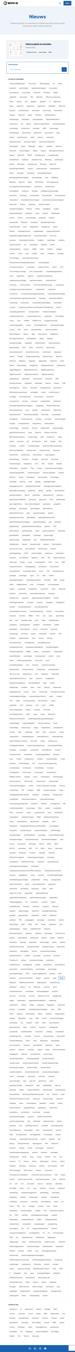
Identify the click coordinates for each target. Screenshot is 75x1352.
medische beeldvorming (35, 745)
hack (35, 540)
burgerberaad (38, 231)
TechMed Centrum (32, 1126)
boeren (12, 218)
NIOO (49, 844)
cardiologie (51, 240)
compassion (59, 285)
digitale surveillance (31, 374)
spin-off (32, 1081)
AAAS (60, 84)
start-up (58, 1085)
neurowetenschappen (49, 839)
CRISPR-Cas (36, 321)
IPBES (31, 616)
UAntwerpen (44, 1161)
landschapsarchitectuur (18, 678)
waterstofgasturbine (17, 1246)
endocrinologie (60, 419)
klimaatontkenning (16, 647)
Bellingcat (21, 164)
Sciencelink (61, 1036)
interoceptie (59, 611)
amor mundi (47, 110)
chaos (42, 249)
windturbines (26, 1264)
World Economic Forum (41, 1269)
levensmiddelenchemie (37, 696)
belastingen (59, 160)
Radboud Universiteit (26, 982)
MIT (23, 790)
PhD (36, 924)
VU (49, 1233)
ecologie (13, 397)
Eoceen (35, 428)
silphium (21, 1049)
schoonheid (59, 1032)
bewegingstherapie (44, 173)
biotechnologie (44, 204)
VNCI (16, 1215)
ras (30, 987)
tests (11, 1134)
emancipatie (56, 414)
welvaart (21, 1251)
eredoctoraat (32, 437)
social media (47, 1054)
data (33, 334)
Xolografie (17, 1273)
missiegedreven (41, 1327)
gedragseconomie (16, 486)
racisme (46, 978)
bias (46, 177)
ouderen (44, 902)
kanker (57, 625)
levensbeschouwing (58, 692)
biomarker (13, 195)
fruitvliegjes (55, 477)
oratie (44, 888)
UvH (22, 1184)
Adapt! (55, 92)
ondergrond (14, 862)
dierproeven (61, 365)
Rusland (29, 1023)
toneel (30, 1148)
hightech (35, 558)
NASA (39, 817)
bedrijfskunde (53, 155)
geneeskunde (59, 490)
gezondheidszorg (39, 522)
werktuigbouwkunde (49, 1251)
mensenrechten (15, 754)
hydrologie (23, 575)
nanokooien (58, 812)
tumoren (12, 1161)
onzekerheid (35, 880)
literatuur (29, 705)
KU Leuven (38, 660)
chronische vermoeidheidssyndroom (22, 262)
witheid (46, 1264)
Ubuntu (54, 1161)
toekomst (54, 1143)
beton (12, 173)
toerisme (13, 1148)
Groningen (37, 535)
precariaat (36, 956)
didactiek (53, 361)
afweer (19, 101)
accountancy (14, 92)
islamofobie (60, 616)
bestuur (30, 168)
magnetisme (45, 727)
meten (63, 759)
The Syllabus (48, 1134)
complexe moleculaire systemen (21, 289)
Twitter (34, 1161)
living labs (21, 1327)
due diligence (14, 388)
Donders (12, 1318)
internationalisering (36, 611)
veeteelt (43, 1188)
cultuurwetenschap (57, 325)
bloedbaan (47, 209)
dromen (48, 383)
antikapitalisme (50, 115)
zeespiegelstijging (43, 1273)
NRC (30, 848)
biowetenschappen (16, 209)
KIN (60, 634)
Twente (26, 1161)
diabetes (22, 361)
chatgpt (59, 249)
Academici (13, 1309)
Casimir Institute (15, 245)
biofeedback (14, 191)
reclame (55, 991)
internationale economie (18, 611)
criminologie (59, 316)
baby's (40, 146)
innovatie (30, 602)
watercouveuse (49, 1242)
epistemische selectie (17, 432)
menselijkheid (46, 750)
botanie (51, 218)
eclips (43, 392)
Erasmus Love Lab (50, 432)
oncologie (50, 857)
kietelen (52, 634)
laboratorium (27, 674)
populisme (13, 951)
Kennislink (44, 629)
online (33, 875)
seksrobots (44, 1041)
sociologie (20, 1076)
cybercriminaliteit (51, 329)
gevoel (50, 513)
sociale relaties (32, 1067)
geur (28, 513)
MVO (11, 812)
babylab (49, 146)
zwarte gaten (14, 1295)
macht (55, 723)
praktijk (27, 956)
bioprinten (13, 204)
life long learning (29, 701)
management (58, 727)
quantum (13, 978)
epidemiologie (58, 428)
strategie (13, 1103)
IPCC (38, 616)
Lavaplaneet (49, 678)
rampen (22, 987)
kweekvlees (41, 669)
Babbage (32, 146)
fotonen (61, 473)
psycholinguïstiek (27, 969)
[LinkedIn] (35, 1348)
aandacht (13, 88)
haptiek (46, 544)
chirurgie (60, 253)
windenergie (14, 1264)
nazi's (54, 821)
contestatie (58, 303)
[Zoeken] (60, 3)
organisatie (28, 893)
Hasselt (53, 549)
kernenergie (14, 634)
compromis (14, 294)
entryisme (25, 428)
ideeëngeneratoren (16, 580)
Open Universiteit (16, 884)
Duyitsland (57, 388)
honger (22, 562)
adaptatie (13, 97)
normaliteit (22, 848)
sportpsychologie (16, 1085)
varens (21, 1188)
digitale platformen (47, 370)
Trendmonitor (14, 1157)
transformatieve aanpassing (19, 1152)
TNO (46, 1143)
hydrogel (13, 575)
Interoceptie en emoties (38, 44)
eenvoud (34, 401)
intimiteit (22, 616)
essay (60, 437)
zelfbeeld (56, 1273)
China (20, 253)
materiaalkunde (57, 736)
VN (11, 1215)
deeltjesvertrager (16, 343)
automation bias (15, 142)
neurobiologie (55, 830)
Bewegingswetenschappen (19, 177)
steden (21, 1090)
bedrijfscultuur (40, 155)
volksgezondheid (51, 1219)
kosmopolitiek (40, 656)
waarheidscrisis (27, 1237)
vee (28, 1188)
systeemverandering (44, 1117)
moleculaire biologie (47, 799)
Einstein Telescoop (53, 406)
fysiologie (13, 482)
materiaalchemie (43, 736)
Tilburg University (23, 1143)
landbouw (44, 674)
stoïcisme (36, 1099)
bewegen (20, 173)
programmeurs (15, 965)
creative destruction (34, 316)
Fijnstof (50, 464)
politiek (62, 942)
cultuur (28, 325)
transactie (50, 1148)
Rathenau (37, 987)
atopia (12, 137)
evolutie (22, 446)
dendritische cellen (32, 352)
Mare (20, 732)
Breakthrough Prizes (48, 222)
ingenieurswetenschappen (41, 598)
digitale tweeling (48, 374)
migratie (27, 777)
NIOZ (56, 844)
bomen (20, 218)
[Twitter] (29, 1348)
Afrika (11, 101)
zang (32, 1273)
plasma (44, 938)
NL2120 (12, 848)
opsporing (51, 884)
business (13, 240)
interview (13, 616)
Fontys (39, 468)
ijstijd (11, 584)
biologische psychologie (49, 191)
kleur (33, 638)
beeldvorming (37, 160)
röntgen (12, 1018)
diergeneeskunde (47, 365)
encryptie (48, 419)
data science (42, 334)
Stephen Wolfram (33, 1090)
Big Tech (22, 182)
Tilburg (12, 1143)
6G (54, 84)
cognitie (30, 276)
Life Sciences (42, 701)
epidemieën (45, 428)
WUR (61, 1269)
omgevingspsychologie (35, 857)
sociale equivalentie (16, 1058)
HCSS (26, 553)
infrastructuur (14, 598)
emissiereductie (26, 419)
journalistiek (47, 625)
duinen (24, 388)
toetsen (21, 1148)
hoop (30, 562)
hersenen (13, 558)
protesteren (48, 965)
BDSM (30, 155)
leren (39, 687)
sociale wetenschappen (50, 1072)
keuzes (33, 634)
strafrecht (59, 1099)
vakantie (49, 1184)
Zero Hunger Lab (44, 1278)
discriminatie (37, 379)
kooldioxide (58, 651)
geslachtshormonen (16, 513)
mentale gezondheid (42, 754)
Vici (24, 1206)
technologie (28, 1130)
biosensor (32, 204)
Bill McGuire (39, 182)
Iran (44, 616)
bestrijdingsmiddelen (17, 168)
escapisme (51, 437)
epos (30, 432)
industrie (13, 593)
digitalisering (14, 379)
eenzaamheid (45, 401)
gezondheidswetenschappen (20, 522)
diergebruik (34, 365)
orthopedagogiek (16, 902)
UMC (62, 1166)
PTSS (27, 973)
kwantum (35, 665)
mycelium (19, 812)
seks (35, 1041)
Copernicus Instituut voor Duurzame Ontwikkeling (36, 307)
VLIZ (45, 1210)
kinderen (13, 638)
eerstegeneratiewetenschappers (21, 406)
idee (44, 575)
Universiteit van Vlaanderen (19, 1175)
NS (36, 848)
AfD (31, 97)
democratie (50, 347)
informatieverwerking (37, 593)
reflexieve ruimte (43, 996)
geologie (13, 508)
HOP (50, 562)
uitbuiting (22, 1166)
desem (12, 356)
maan (35, 714)
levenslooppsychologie (18, 696)
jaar (11, 620)
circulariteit (30, 267)
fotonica (12, 477)
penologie (40, 920)
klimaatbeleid (29, 643)
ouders (53, 902)
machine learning (44, 723)
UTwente (62, 1179)
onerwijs (12, 875)
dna (63, 1313)
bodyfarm (28, 213)
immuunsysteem (53, 584)
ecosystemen (14, 401)
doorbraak (38, 383)
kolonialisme (46, 651)
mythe (28, 812)
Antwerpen (25, 119)
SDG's (28, 1041)
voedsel (54, 1215)
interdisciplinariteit (24, 607)
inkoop (56, 598)
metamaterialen (51, 759)
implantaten (33, 589)
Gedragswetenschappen (52, 486)
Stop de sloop (48, 1099)
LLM (37, 705)
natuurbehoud (22, 821)
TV (19, 1161)
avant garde (14, 146)
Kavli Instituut (25, 629)
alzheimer (62, 106)
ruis (22, 1023)
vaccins (40, 1184)
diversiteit (48, 379)
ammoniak (35, 110)
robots (40, 1014)
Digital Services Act (31, 370)
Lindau (53, 701)
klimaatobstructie (44, 643)
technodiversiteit (57, 1126)
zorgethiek (13, 1291)
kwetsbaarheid (53, 669)
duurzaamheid (45, 388)
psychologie (43, 52)
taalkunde (36, 1121)
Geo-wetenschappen (32, 504)
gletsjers (58, 522)
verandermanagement (29, 1193)
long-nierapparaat (16, 710)
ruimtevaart (13, 1023)
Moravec (44, 804)
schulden (28, 1036)
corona (58, 307)
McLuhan (34, 741)
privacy (23, 960)
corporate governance (17, 312)
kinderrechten (24, 638)
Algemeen (57, 101)
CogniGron (20, 276)
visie (48, 1206)
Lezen (51, 696)
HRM (63, 562)
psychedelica (60, 965)
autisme (40, 137)
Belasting (48, 160)
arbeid (28, 124)
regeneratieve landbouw (37, 1000)
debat (41, 338)
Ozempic (55, 906)
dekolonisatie (14, 347)
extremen (56, 450)
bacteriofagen (25, 151)
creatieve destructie (17, 316)
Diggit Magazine (15, 370)
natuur (12, 821)
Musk (40, 808)
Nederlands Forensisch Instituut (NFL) (33, 826)
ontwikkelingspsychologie (19, 880)
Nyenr (50, 848)
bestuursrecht (55, 168)
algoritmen (30, 106)
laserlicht (39, 678)
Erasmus (38, 432)
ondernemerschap (27, 862)
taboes (59, 1121)
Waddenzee (40, 1237)
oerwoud (51, 853)
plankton (38, 933)
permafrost (52, 920)
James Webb (36, 1322)
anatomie (21, 115)
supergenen (42, 1108)
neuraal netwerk (25, 830)
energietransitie (23, 423)
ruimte (44, 1018)
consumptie (25, 303)
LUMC (28, 714)
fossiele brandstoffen (17, 473)
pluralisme (13, 942)
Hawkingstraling (15, 553)
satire (25, 1027)
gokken (47, 526)
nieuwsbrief (22, 844)
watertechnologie (33, 1246)
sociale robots (45, 1067)
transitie (35, 1152)
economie (50, 397)
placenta (47, 929)
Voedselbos (14, 1219)
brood (55, 227)
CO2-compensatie (36, 271)
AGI (26, 101)
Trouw (32, 1157)
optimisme (13, 888)
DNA (57, 379)
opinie (27, 884)
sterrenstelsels (60, 1090)
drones (56, 383)
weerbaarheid (47, 1246)
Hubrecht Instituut (16, 566)
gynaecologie (14, 540)
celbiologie (34, 245)
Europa (52, 441)
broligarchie (45, 227)
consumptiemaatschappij (41, 303)
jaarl (16, 620)
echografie (34, 392)
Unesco (38, 1170)
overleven (35, 906)
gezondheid (31, 517)
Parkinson (53, 915)
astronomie (38, 133)
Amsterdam (58, 110)
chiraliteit (51, 253)
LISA (21, 705)
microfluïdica (39, 768)
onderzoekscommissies (53, 871)
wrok (54, 1269)
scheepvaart (53, 1027)
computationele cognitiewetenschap (23, 298)
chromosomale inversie (30, 258)
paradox (12, 915)
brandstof (34, 222)
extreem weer (31, 450)
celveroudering (15, 249)
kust (27, 665)
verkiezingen (33, 1197)
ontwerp (41, 875)
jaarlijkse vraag (26, 620)
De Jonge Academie (17, 338)
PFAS (30, 924)
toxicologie (39, 1148)
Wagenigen (52, 1237)
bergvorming (32, 164)
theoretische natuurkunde (28, 1139)
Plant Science (60, 933)
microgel (50, 768)
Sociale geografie (33, 1058)
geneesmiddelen (16, 495)
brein (25, 227)
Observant (22, 853)
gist (50, 522)
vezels (12, 1206)
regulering (52, 1000)
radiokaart (13, 987)
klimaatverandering (16, 651)
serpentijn (48, 1045)
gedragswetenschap (33, 486)
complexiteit (40, 289)
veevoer (52, 1188)
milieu (35, 777)
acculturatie (26, 92)
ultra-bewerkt (52, 1166)
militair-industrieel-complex (46, 786)
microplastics (14, 772)
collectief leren (51, 280)
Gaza (30, 482)
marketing (28, 732)
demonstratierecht (16, 352)
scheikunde (14, 1032)
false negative (50, 455)
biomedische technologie (30, 200)
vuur (17, 1237)
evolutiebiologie (33, 446)
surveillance (14, 1112)
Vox (22, 1228)
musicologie (30, 808)
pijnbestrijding (15, 929)
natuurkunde (34, 821)
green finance (14, 531)
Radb (50, 52)
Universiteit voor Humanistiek (41, 1175)
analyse (12, 115)
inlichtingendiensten (17, 602)
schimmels (39, 1032)
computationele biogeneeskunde (32, 294)
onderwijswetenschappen (19, 866)
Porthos (34, 951)
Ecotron (25, 401)
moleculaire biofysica (28, 799)
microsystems (51, 772)
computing (13, 303)
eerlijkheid (57, 401)
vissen (55, 1206)
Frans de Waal (42, 477)
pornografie (24, 951)
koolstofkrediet (15, 656)
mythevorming (39, 812)
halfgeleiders (14, 544)
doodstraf (28, 383)
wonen (12, 1269)
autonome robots (30, 142)
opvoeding (24, 888)
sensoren (27, 1045)
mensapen (23, 750)
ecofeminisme (54, 392)
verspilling (13, 1201)
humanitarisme (15, 571)
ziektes (43, 1282)
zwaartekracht (25, 1291)
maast (42, 714)
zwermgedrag (34, 1295)
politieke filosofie (33, 947)
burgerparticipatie (40, 236)
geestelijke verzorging (17, 490)
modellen (35, 795)
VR (28, 1228)
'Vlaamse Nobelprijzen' (17, 84)
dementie (39, 347)
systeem (31, 1117)
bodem (56, 209)
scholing (49, 1032)
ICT (38, 575)
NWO (43, 848)
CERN (34, 249)
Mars (44, 732)
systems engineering (17, 1121)
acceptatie (53, 88)
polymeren (61, 947)
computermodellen (56, 298)
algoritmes (41, 106)
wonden (55, 1264)
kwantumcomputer (48, 665)
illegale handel (22, 584)
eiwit (27, 410)
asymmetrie (49, 133)
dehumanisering (54, 343)
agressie (43, 101)
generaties (36, 495)
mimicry (62, 786)
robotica (20, 1014)
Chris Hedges (14, 258)
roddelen (49, 1014)
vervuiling (34, 1201)
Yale (25, 1273)
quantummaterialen (26, 978)
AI (49, 101)
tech (20, 1126)
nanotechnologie (28, 817)
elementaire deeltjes (31, 414)
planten (12, 938)
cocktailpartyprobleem (54, 271)
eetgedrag (39, 406)
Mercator (56, 754)
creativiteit (48, 316)
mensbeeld (34, 750)
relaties (23, 1005)
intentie (12, 607)
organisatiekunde (42, 893)
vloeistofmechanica (57, 1210)
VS (44, 1233)
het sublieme (23, 558)
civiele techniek (43, 267)
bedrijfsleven (14, 160)
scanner (33, 1027)
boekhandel (55, 213)
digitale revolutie (15, 374)
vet (62, 1201)
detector (13, 361)
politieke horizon (48, 947)
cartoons (61, 240)
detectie (59, 356)
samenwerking (15, 1027)
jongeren (36, 625)
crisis (18, 321)
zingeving (53, 1282)
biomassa (23, 195)
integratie (49, 602)
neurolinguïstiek (29, 835)
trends (24, 1157)
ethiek (12, 441)
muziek (47, 808)
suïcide (51, 1103)
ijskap (62, 580)
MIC (33, 763)
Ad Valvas (47, 92)
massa (61, 732)
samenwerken (54, 1023)
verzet (56, 1201)
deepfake (28, 343)
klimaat (49, 638)
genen (27, 495)
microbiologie (14, 768)
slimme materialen (59, 1049)
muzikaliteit (57, 808)
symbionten (25, 1112)
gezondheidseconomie (47, 517)
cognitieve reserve (35, 280)
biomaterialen (47, 195)
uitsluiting (32, 1166)
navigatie (45, 821)
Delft (24, 347)
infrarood (51, 593)
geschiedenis (47, 508)
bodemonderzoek (16, 213)
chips (42, 253)
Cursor (12, 329)
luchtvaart (46, 710)
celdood (44, 245)
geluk (62, 1318)
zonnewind (50, 1287)
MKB (38, 790)
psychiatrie (13, 969)
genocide (32, 499)
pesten (61, 920)
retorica (12, 1009)
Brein (55, 1309)
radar (54, 978)
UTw (54, 1179)
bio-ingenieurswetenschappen (20, 186)
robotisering (30, 1014)
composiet (52, 289)
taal (28, 1121)
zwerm (24, 1295)
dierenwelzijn (21, 365)
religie (32, 1005)
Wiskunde (37, 1264)
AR (22, 124)
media (42, 741)
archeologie (14, 128)
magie (36, 727)
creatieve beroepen (49, 312)
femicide (44, 459)
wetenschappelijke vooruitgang (32, 1255)
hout (56, 562)
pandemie (35, 911)
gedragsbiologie (50, 482)
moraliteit (34, 804)
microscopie (38, 772)
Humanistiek (54, 566)
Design (20, 356)
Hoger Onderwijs (59, 558)
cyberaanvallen (36, 329)
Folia (32, 468)
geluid (41, 490)
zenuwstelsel (30, 1278)
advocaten (23, 97)
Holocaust (13, 562)
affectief (39, 97)
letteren (47, 687)
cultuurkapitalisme (40, 325)
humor (41, 571)
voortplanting (52, 1224)
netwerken (13, 830)
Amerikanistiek (23, 110)
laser (31, 678)
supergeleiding (29, 1108)
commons (13, 285)
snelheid (24, 1054)
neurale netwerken (40, 830)
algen (11, 106)
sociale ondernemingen (50, 1063)
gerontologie (35, 508)
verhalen (23, 1197)
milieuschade (53, 781)
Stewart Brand (14, 1094)
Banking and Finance (56, 151)
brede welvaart (15, 227)
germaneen (23, 508)
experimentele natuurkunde (52, 446)
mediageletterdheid (17, 745)
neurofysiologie (15, 835)
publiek (52, 973)
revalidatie (22, 1009)
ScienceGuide (48, 1036)
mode (61, 790)
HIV (49, 558)
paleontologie (24, 911)
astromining (26, 133)
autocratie (50, 137)
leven (34, 692)
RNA (59, 1009)
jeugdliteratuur (54, 620)
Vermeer (44, 1197)
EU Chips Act (36, 441)
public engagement (39, 973)
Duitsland (34, 388)
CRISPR (26, 321)
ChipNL (34, 253)
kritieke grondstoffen (24, 660)
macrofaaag (14, 727)
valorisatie (58, 1184)
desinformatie (48, 356)
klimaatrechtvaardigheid (34, 647)
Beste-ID (53, 164)
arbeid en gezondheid (41, 124)
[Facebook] (40, 1348)
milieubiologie (58, 777)
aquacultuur (14, 124)
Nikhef (41, 844)
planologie (48, 933)
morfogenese (55, 804)
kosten (51, 656)
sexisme (12, 1049)
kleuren (41, 638)
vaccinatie (30, 1184)
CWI (18, 329)
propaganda (27, 965)
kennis (35, 629)
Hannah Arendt (35, 544)
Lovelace (37, 710)
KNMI (54, 1322)
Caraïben (40, 240)
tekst (38, 1130)
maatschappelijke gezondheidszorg (40, 719)
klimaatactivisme (15, 643)
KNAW (28, 651)
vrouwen (54, 1228)
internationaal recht (41, 607)
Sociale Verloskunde (32, 1072)
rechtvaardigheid (43, 991)
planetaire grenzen (16, 933)
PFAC (23, 924)
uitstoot (41, 1166)
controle (12, 307)
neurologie (41, 835)
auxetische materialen (47, 142)
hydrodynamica (58, 571)
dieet (62, 361)
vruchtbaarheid (34, 1233)
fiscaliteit (24, 468)
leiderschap (14, 687)
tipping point (37, 1143)
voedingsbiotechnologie (39, 1215)
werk (37, 1251)
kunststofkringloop (16, 665)
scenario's (42, 1027)
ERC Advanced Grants (17, 437)
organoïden (53, 897)
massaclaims (14, 736)
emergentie (14, 419)
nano (49, 812)
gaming (22, 482)
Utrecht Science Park (25, 1179)
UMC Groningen (15, 1170)
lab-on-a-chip (15, 674)
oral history (35, 888)
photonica (52, 924)
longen (28, 710)
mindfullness (14, 790)
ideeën (51, 575)
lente (32, 687)
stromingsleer (31, 1103)
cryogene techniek (50, 321)
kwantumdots (14, 669)
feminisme (54, 459)
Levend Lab (43, 692)
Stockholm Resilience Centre (20, 1099)
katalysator (13, 629)
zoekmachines (24, 1287)
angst (30, 115)
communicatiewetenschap (42, 285)
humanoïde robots (29, 571)
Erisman (54, 1318)
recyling (31, 996)
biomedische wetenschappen (53, 200)
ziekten (35, 1282)
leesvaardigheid (34, 683)
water (24, 1242)
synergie (47, 1112)
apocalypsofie (38, 119)
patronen (13, 920)
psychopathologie (16, 973)
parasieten (35, 915)
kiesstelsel (42, 634)
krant (58, 656)
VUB (11, 1237)
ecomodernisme (25, 397)
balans (35, 151)
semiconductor (15, 1045)
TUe (55, 1157)
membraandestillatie (55, 745)
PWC (60, 973)
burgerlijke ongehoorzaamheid (20, 236)
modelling (45, 795)
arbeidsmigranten (59, 124)
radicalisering (54, 982)
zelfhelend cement (16, 1278)
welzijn (29, 1251)
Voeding (25, 1215)
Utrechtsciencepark (43, 1179)
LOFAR (51, 705)
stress (21, 1103)
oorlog (45, 880)
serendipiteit (37, 1045)
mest (11, 759)
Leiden (52, 683)
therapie (52, 1139)
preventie (47, 956)
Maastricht (51, 714)
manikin (12, 732)
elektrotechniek (15, 414)
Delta (31, 347)
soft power (31, 1076)
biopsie (22, 204)
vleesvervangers (26, 1210)
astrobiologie (14, 133)
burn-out (53, 236)
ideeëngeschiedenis (33, 580)
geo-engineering (15, 504)
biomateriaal (34, 195)
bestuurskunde (41, 168)
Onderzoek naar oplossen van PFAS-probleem (25, 871)
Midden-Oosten (15, 777)
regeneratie (21, 1000)
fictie (36, 464)
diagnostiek (43, 361)
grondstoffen (14, 535)
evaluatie (13, 446)
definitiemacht (40, 343)
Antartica (38, 115)
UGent (62, 1161)
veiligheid (61, 1188)
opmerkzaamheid (39, 884)
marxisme (52, 732)
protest (37, 965)
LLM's (44, 705)
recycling (22, 996)
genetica (60, 495)
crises (12, 321)
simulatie (31, 1049)
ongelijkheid (23, 875)
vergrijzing (13, 1197)
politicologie (44, 942)
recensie (47, 987)
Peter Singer (14, 924)
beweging (30, 173)
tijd (59, 1139)
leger (45, 683)
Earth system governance (18, 392)
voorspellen (27, 1224)
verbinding (55, 1193)
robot (11, 1014)
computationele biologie (56, 294)
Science (37, 1036)
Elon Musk (45, 414)
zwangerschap (56, 1291)
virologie (32, 1206)
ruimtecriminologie (56, 1018)
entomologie (14, 428)
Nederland (13, 826)
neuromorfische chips (56, 835)
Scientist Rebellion (16, 1041)
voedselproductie (27, 1219)
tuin (60, 1157)
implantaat (21, 589)
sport (51, 1081)
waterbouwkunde (35, 1242)
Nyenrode (58, 848)
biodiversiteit (50, 186)
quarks (38, 978)
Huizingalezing (30, 566)
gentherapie (60, 499)
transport (44, 1152)
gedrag (37, 482)
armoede (36, 128)
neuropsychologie (16, 839)
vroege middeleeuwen (40, 1228)
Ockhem (32, 853)
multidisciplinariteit (16, 808)
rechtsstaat (29, 991)
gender (48, 490)
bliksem (29, 209)
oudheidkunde (15, 906)
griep (37, 531)
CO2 (61, 267)
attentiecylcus (22, 137)
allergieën (51, 106)
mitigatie (30, 790)
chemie (12, 253)
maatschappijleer (28, 723)
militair (30, 786)
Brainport (24, 222)
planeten (29, 933)
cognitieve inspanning (44, 276)
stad (38, 1085)
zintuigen (13, 1287)
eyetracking (25, 455)
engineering (36, 423)
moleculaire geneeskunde (19, 804)
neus (61, 839)
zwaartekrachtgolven (40, 1291)
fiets (43, 464)
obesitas (13, 853)
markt (37, 732)
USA (56, 1175)
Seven (58, 1045)
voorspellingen (39, 1224)
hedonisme (49, 553)
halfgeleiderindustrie (47, 540)
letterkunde (57, 687)
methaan (13, 763)
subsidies (42, 1103)
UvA (16, 1184)
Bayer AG (21, 155)
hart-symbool (30, 549)
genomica (42, 499)
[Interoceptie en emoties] (37, 49)
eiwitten (35, 410)
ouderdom (34, 902)
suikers (60, 1103)
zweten (45, 1295)
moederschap (57, 795)
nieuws (12, 844)
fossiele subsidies (49, 473)
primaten (57, 956)
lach (36, 674)
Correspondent (33, 312)
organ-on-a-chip (15, 893)
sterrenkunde (47, 1090)
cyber (26, 329)
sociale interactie (48, 1058)
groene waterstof (49, 531)
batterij (12, 155)
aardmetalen (23, 88)
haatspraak (26, 540)
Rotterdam (22, 1018)
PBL (20, 920)
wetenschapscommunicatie (19, 1260)
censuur (26, 249)
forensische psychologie (53, 468)
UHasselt (13, 1166)
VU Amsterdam (58, 1233)
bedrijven (25, 160)
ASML (44, 128)
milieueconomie (15, 781)
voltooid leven (14, 1224)
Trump (39, 1157)
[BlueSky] (45, 1348)
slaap (47, 1049)
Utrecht (12, 1179)
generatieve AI (48, 495)
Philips (43, 924)
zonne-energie (37, 1287)
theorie (43, 1139)
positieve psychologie (48, 951)
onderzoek (34, 866)
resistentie (61, 1005)
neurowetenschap (32, 839)
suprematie (53, 1108)
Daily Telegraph (15, 334)
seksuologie (55, 1041)
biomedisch (14, 200)
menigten (13, 750)
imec (32, 584)
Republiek (50, 1005)
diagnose (32, 361)
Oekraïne (42, 853)
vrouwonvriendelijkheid (18, 1233)
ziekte (28, 1282)
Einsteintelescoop (16, 410)
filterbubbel (14, 468)
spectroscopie (15, 1081)
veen (34, 1188)
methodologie (24, 763)
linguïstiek (13, 705)
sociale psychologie (17, 1067)
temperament (47, 1130)
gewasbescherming (17, 517)
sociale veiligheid (16, 1072)
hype (32, 575)
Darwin (26, 334)
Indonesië (62, 589)
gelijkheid (31, 490)
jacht (36, 620)
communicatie (25, 285)
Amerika (12, 110)
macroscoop (25, 727)
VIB (18, 1206)
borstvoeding (31, 218)
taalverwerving (48, 1121)
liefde (18, 701)
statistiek (13, 1090)
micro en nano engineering (47, 763)
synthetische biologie (17, 1117)
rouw (30, 1018)
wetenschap (14, 1255)
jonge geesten (25, 625)
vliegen (37, 1210)
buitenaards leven (24, 231)
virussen (40, 1206)
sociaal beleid (35, 1054)
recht (55, 987)
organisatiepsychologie (38, 897)
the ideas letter (21, 1134)
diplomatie (26, 379)
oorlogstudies (56, 880)
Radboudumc (42, 982)
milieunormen (41, 781)
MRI (64, 804)
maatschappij (14, 723)
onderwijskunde (53, 862)
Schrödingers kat (15, 1036)
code (11, 276)
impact (12, 589)
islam (50, 616)
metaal (18, 759)
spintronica (42, 1081)
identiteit (47, 580)
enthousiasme (49, 423)
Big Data (12, 182)
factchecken (37, 455)
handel (24, 544)
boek (37, 213)
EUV (60, 441)
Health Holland (36, 553)
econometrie (38, 397)
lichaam (59, 696)
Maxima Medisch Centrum (18, 741)
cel (25, 245)
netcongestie (54, 826)
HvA (48, 571)
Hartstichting (42, 549)
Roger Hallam (60, 1014)
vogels (39, 1219)
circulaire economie (16, 267)
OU (26, 902)
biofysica (25, 191)
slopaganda (14, 1054)
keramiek (54, 629)
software (51, 1076)
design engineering (33, 356)
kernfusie (24, 634)
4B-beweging (44, 84)
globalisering (14, 526)
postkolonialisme (15, 956)
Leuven (26, 692)
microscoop (26, 772)
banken (43, 151)
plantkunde (34, 938)
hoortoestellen (40, 562)
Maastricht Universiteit (17, 719)
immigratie (40, 584)
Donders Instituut (31, 52)
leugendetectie (15, 692)
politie (54, 942)
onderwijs (40, 862)
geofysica (46, 504)
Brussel (12, 231)
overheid (26, 906)
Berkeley (43, 164)
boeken (45, 213)
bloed (37, 209)
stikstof (55, 1094)
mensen (57, 750)
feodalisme (28, 464)
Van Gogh (13, 1188)
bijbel (30, 182)
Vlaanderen (13, 1210)
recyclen (13, 996)
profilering (49, 960)
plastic (52, 938)
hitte (42, 558)
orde (51, 888)
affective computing (53, 97)
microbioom (27, 768)
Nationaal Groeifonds (51, 817)
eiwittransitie (45, 410)
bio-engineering (52, 182)
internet (49, 611)
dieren (12, 365)
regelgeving (57, 996)
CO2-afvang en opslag (18, 271)
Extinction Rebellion (16, 450)
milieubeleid (45, 777)
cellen (52, 245)
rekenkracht (14, 1005)
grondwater (26, 535)
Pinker (25, 929)
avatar (23, 146)
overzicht (46, 906)
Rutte (37, 1023)
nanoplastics (14, 817)
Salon (44, 1023)
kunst (47, 660)
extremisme (14, 455)
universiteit (48, 1170)
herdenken (60, 553)
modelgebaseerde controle (19, 795)
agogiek (33, 101)
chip (27, 253)
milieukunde (28, 781)
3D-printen (32, 84)
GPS (54, 526)
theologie (13, 1139)
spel (24, 1081)
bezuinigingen (37, 177)
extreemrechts (45, 450)
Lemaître (24, 687)
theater (58, 1134)
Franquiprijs (30, 477)
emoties (38, 419)
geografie (57, 504)
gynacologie (48, 535)
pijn (61, 924)
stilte (62, 1094)
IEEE (55, 580)
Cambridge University (26, 240)
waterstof (61, 1242)
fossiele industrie (34, 473)
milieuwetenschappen (17, 786)
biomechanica (60, 195)
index (53, 589)
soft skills (42, 1076)
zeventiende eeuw (16, 1282)
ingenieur (25, 598)
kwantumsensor (27, 669)
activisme (37, 92)
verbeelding (44, 1193)
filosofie (59, 464)
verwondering (45, 1201)
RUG (37, 1018)
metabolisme (29, 759)
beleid (12, 164)
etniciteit (20, 441)
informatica (23, 593)
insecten (40, 602)
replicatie (40, 1005)
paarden (12, 911)
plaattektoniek (36, 929)
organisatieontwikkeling (18, 897)
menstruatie (28, 754)
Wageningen (14, 1242)
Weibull (12, 1251)
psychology (52, 969)
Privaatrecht (14, 960)
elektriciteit (57, 410)
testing (58, 1130)
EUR (45, 441)
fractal (21, 477)
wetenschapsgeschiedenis (41, 1260)
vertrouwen (24, 1201)
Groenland (61, 531)
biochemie (38, 186)
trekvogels (54, 1152)
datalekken (54, 334)
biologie (35, 191)
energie (12, 423)
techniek (45, 1126)
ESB (42, 437)
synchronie (36, 1112)
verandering (14, 1193)
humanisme (43, 566)
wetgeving (58, 1260)
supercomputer (15, 1108)
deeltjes (50, 338)
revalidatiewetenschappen (38, 1009)
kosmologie (28, 656)
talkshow (13, 1126)
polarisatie (33, 942)
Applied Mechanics (52, 119)
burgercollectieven (53, 231)
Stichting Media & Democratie (33, 1094)
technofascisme (15, 1130)
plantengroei (22, 938)
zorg (58, 1287)
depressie (57, 352)
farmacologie (14, 459)
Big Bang (55, 177)
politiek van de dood (17, 947)
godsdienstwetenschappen (31, 526)
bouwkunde (14, 222)
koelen (36, 651)
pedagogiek (29, 920)
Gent (51, 499)
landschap (55, 674)
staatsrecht (29, 1085)
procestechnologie (36, 960)
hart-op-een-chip (16, 549)
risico (53, 1009)
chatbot (50, 249)
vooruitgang (14, 1228)
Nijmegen (32, 844)
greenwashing (27, 531)
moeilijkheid (14, 799)
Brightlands (34, 227)
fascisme (25, 459)
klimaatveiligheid (52, 647)
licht (11, 701)
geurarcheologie (39, 513)
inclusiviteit (44, 589)
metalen (40, 759)
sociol (12, 1076)
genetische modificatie (18, 499)
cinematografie (43, 262)
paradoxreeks (23, 915)
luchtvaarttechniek (16, 714)
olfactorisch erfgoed (17, 857)
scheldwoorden (26, 1032)
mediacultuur (52, 741)
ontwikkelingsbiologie (55, 875)
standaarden (47, 1085)
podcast (23, 942)
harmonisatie (56, 544)
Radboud (13, 982)
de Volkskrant (31, 338)
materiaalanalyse (28, 736)
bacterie (59, 146)
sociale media (14, 1063)
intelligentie (60, 602)
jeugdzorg (13, 625)
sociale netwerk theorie (31, 1063)
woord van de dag (23, 1269)
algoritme (20, 106)
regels (12, 1000)
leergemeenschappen (17, 683)
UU (11, 1184)
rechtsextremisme (16, 991)
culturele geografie (16, 325)
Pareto (44, 915)
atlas (58, 133)
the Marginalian (35, 1134)
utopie (63, 1175)
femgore (35, 459)
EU (28, 441)
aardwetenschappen (39, 88)
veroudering (54, 1197)
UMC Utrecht (28, 1170)
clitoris (54, 267)
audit (32, 137)
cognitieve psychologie (18, 280)
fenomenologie (15, 464)
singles (39, 1049)
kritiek (12, 660)
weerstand (59, 1246)
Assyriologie (54, 128)
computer (42, 298)
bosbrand (42, 218)
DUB (63, 383)
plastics (61, 938)
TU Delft (47, 1157)
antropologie (14, 119)
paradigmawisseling (49, 911)
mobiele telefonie (49, 790)
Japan (44, 620)
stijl (48, 1094)
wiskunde (35, 1336)
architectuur (25, 128)
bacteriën (13, 151)
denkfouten (47, 352)
